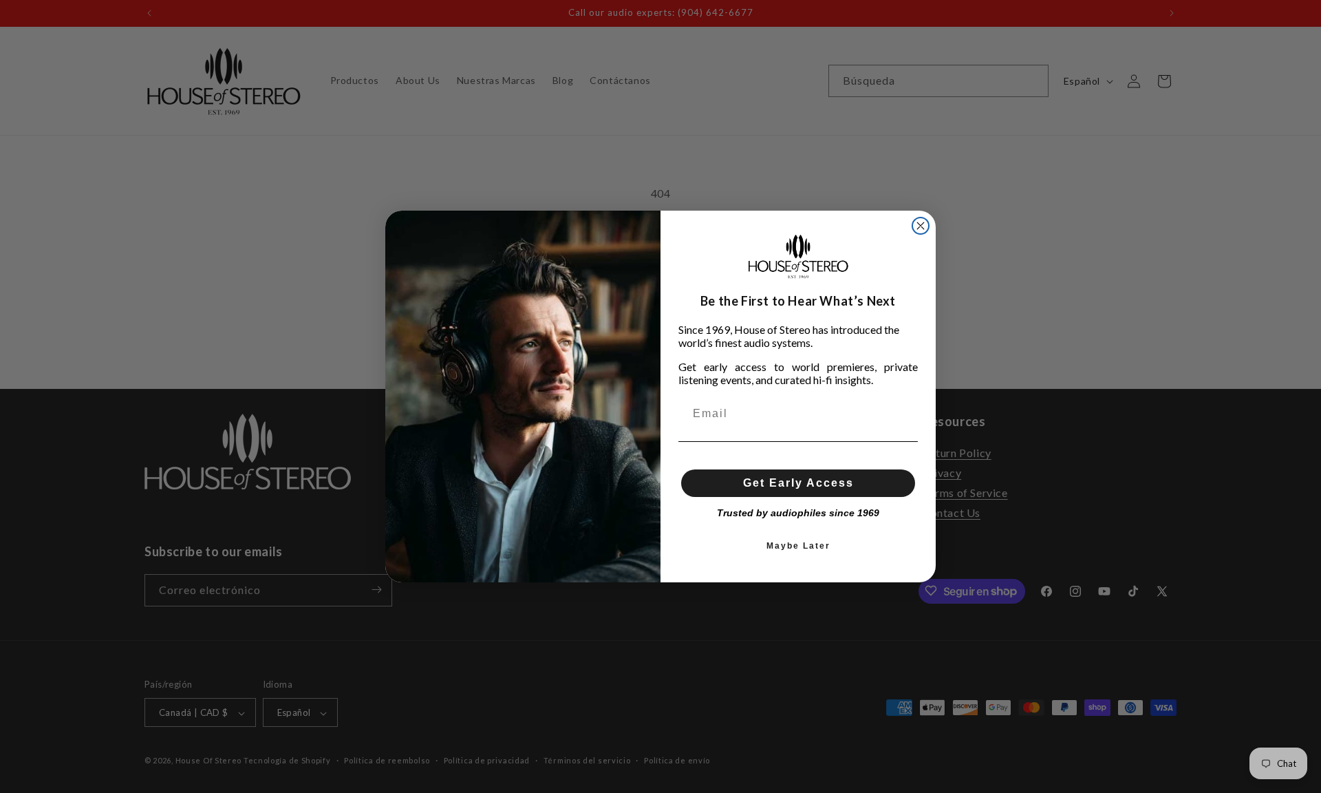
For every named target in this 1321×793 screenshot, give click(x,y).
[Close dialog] (920, 226)
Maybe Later (798, 546)
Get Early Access (798, 483)
